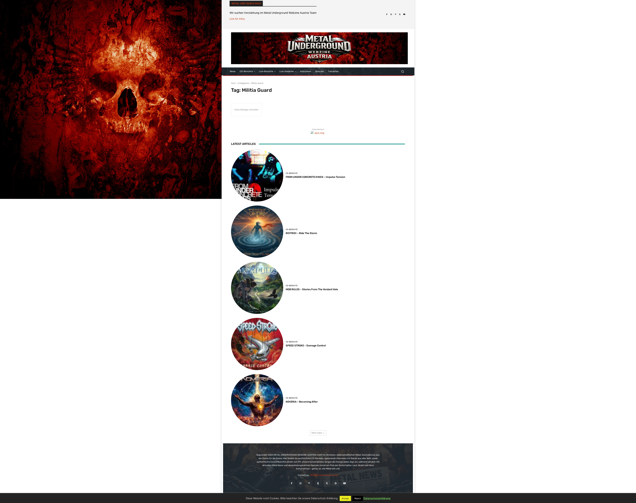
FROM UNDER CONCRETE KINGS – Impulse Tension (315, 177)
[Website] (335, 483)
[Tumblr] (318, 483)
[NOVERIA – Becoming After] (257, 400)
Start (233, 83)
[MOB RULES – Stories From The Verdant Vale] (257, 288)
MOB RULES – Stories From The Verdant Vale (312, 289)
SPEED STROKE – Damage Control (306, 345)
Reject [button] (357, 498)
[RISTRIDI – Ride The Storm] (257, 232)
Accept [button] (345, 498)
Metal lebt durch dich (246, 3)
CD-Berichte (292, 173)
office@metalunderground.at (324, 475)
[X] (400, 14)
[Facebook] (387, 14)
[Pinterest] (395, 14)
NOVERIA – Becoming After (302, 401)
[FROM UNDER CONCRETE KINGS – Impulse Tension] (257, 175)
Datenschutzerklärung (377, 498)
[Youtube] (404, 14)
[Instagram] (391, 14)
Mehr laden (317, 432)
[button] (402, 71)
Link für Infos (237, 18)
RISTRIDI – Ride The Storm (301, 233)
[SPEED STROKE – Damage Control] (257, 344)
